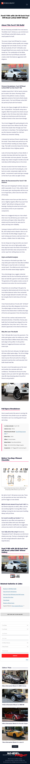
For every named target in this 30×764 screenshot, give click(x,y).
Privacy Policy (24, 762)
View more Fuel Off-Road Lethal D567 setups (13, 594)
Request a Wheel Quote (8, 603)
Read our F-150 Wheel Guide (9, 588)
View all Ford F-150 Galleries (10, 591)
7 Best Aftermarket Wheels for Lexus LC (13, 742)
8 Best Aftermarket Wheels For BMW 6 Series (14, 686)
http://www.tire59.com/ (17, 606)
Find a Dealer (6, 600)
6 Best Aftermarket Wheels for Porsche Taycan (15, 723)
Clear (27, 659)
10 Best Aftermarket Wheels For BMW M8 (13, 704)
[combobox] (15, 625)
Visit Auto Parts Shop (8, 597)
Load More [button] (15, 746)
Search (15, 655)
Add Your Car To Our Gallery (15, 614)
